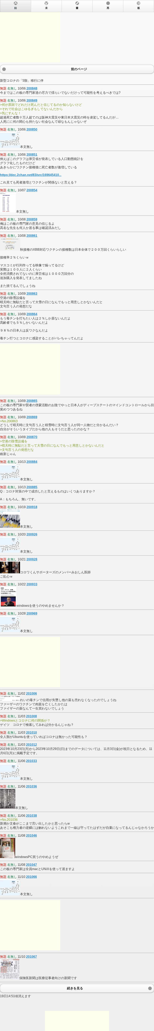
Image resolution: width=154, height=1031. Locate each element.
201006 (31, 693)
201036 (31, 786)
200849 (31, 100)
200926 (31, 534)
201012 (31, 744)
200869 (31, 417)
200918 (31, 507)
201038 (31, 815)
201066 (31, 877)
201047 (31, 864)
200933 (31, 584)
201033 (31, 761)
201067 (31, 956)
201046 (31, 835)
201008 (31, 716)
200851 (31, 154)
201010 (31, 732)
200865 (31, 401)
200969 (31, 613)
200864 (31, 314)
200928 (31, 559)
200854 (31, 190)
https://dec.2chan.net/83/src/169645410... (30, 175)
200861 (31, 235)
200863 (31, 293)
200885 (31, 487)
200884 (31, 461)
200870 (31, 437)
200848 (31, 88)
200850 (31, 129)
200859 (31, 219)
